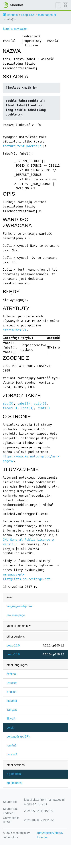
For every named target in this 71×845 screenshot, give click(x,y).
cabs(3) (23, 403)
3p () (14, 782)
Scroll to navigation (15, 28)
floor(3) (10, 408)
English (11, 691)
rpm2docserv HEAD (50, 832)
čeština (11, 673)
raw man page (16, 615)
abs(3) (8, 403)
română (11, 745)
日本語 (11, 718)
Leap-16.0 (13, 645)
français (12, 709)
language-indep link (19, 606)
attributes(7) (14, 330)
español (12, 700)
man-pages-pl (47, 14)
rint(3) (43, 408)
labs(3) (27, 408)
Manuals (12, 14)
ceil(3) (40, 403)
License (42, 837)
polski (10, 727)
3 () (14, 773)
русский (12, 754)
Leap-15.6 (27, 14)
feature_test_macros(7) (23, 146)
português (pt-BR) (18, 736)
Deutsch (12, 682)
